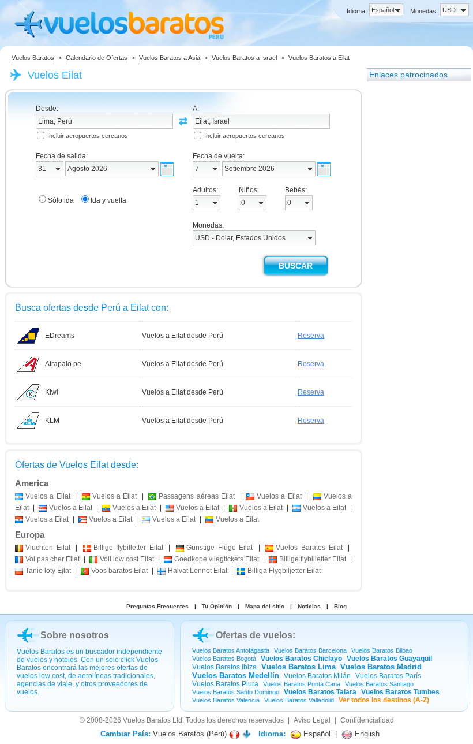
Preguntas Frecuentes (157, 606)
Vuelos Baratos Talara (320, 692)
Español (316, 734)
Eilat (47, 548)
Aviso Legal (312, 720)
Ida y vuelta (108, 200)
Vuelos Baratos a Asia (169, 57)
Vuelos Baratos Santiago (379, 683)
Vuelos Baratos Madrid (381, 667)
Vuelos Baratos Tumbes (400, 692)
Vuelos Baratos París (388, 676)
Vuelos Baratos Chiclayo (301, 658)
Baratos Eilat (309, 548)
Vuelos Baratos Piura (225, 684)
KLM (52, 420)
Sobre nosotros (74, 635)
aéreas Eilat (197, 496)
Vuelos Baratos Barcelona (310, 650)
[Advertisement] (413, 261)
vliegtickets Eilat (216, 559)
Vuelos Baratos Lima (298, 667)
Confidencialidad (367, 720)
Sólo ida (61, 200)
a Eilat (47, 496)
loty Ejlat (48, 571)
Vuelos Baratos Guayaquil (389, 658)
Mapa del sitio (264, 606)
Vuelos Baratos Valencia (226, 700)
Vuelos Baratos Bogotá (224, 658)
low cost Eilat (127, 559)
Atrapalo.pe (63, 364)
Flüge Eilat (219, 548)
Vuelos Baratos (33, 57)
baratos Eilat (119, 571)
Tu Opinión (217, 606)
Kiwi (51, 392)
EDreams (59, 336)
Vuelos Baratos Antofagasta (230, 650)
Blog (340, 606)
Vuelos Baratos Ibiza (224, 667)
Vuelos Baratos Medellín (235, 675)
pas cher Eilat (52, 559)
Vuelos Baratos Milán (317, 676)
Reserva (311, 336)
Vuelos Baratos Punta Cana (301, 683)
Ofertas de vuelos (254, 635)
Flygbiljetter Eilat (284, 571)
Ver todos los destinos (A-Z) (384, 700)
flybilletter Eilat (128, 548)
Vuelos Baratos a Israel (244, 57)
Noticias (309, 606)
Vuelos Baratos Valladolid (299, 700)
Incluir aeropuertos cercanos (87, 135)
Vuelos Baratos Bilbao (381, 650)
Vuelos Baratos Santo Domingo (235, 692)
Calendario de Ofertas (96, 57)
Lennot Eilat (197, 571)
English (366, 734)
